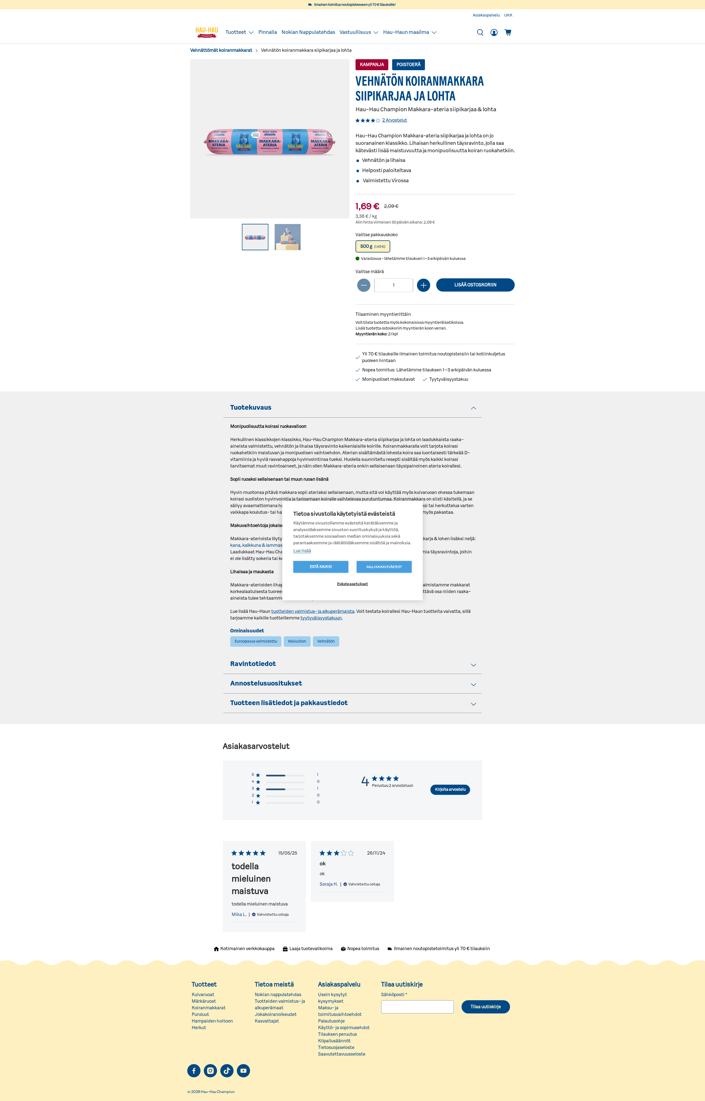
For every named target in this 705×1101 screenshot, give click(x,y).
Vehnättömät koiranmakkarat (221, 50)
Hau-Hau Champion (218, 1092)
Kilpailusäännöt (334, 1041)
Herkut (199, 1028)
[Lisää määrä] (423, 285)
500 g (372, 246)
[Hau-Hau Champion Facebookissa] (194, 1070)
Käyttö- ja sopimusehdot (344, 1028)
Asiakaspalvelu (486, 15)
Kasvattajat (267, 1021)
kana (235, 545)
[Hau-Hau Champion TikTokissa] (227, 1070)
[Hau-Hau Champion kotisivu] (207, 32)
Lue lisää (302, 550)
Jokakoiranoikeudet (276, 1014)
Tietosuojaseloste (336, 1047)
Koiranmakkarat (209, 1008)
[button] (373, 246)
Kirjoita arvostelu (450, 790)
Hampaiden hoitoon (212, 1021)
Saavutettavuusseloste (341, 1054)
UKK (508, 15)
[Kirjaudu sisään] (494, 32)
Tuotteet (236, 32)
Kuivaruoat (203, 995)
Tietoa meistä (274, 985)
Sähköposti (394, 995)
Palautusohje (331, 1021)
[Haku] (480, 32)
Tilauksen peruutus (337, 1034)
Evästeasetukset (352, 584)
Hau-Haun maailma (406, 32)
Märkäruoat (204, 1001)
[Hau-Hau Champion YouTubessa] (243, 1070)
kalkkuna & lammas (262, 545)
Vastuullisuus (355, 32)
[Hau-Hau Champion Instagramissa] (210, 1070)
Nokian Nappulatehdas (308, 32)
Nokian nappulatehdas (278, 995)
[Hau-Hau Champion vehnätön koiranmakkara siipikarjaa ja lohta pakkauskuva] (269, 138)
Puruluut (200, 1014)
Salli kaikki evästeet (384, 566)
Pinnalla (267, 32)
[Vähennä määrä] (364, 285)
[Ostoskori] (508, 32)
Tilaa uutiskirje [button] (486, 1007)
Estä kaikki (321, 567)
